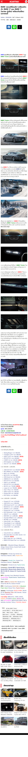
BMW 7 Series (5, 120)
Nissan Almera (9, 547)
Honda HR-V (4, 569)
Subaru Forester (15, 583)
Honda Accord (12, 565)
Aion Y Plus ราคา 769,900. (11, 490)
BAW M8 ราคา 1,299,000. (11, 516)
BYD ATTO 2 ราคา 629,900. (11, 480)
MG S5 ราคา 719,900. (10, 486)
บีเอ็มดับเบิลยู (19, 614)
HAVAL (21, 596)
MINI (2, 600)
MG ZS (7, 571)
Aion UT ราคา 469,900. (10, 463)
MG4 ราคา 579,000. (9, 473)
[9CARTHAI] (14, 1)
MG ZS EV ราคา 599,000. (11, 475)
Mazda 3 (9, 562)
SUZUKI (8, 602)
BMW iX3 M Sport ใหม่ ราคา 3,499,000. (14, 540)
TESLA (13, 602)
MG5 (14, 555)
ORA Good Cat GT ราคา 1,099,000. (13, 505)
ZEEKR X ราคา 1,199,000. (11, 508)
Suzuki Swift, (17, 547)
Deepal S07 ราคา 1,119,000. (12, 510)
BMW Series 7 (12, 19)
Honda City (12, 553)
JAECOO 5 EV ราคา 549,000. (12, 470)
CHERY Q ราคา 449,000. (11, 460)
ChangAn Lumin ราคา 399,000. (12, 454)
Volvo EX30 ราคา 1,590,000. (12, 521)
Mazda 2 (9, 555)
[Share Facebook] (9, 27)
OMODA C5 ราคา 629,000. (11, 479)
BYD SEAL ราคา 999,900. (11, 495)
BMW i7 (25, 76)
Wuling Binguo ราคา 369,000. (12, 453)
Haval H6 (3, 583)
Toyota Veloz (4, 579)
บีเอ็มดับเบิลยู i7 (6, 618)
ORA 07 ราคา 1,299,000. (11, 514)
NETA (25, 600)
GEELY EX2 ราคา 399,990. (11, 456)
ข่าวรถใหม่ (18, 19)
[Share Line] (14, 27)
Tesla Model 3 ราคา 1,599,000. (12, 523)
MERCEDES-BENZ (17, 600)
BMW (8, 19)
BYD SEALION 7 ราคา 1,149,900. (13, 512)
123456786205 (10, 431)
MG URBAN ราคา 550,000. (11, 471)
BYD (12, 596)
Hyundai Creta (9, 575)
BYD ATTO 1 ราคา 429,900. (11, 458)
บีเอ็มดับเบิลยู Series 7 (15, 618)
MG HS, (9, 583)
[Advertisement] (14, 41)
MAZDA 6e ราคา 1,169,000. (11, 507)
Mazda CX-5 (21, 581)
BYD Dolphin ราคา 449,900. (11, 462)
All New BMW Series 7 (17, 610)
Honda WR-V (12, 567)
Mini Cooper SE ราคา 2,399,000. (13, 538)
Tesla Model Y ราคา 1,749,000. (12, 525)
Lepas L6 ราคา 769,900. (11, 488)
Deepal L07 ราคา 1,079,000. (12, 501)
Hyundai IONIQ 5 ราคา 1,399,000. (13, 517)
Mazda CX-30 (21, 569)
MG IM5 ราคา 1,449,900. (10, 519)
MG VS (3, 571)
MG (23, 598)
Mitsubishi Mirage (13, 545)
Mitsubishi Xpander (18, 575)
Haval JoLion (20, 567)
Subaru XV (13, 571)
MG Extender (18, 592)
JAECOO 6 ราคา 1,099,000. (11, 503)
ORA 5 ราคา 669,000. (10, 482)
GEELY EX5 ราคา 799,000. (11, 491)
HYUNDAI (9, 598)
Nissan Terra (11, 588)
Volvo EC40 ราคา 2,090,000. (12, 533)
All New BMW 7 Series (11, 608)
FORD (16, 596)
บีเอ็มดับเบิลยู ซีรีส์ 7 (7, 620)
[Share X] (19, 27)
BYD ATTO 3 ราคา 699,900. (11, 484)
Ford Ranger (9, 590)
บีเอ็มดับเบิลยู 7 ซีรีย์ (7, 616)
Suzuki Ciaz (8, 548)
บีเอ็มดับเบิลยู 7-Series (17, 616)
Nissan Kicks (12, 569)
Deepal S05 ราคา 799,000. (11, 493)
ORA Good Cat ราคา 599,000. (12, 477)
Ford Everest (8, 586)
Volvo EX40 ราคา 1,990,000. (12, 527)
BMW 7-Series (10, 612)
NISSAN (3, 602)
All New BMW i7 (6, 610)
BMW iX (18, 169)
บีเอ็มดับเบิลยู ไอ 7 (17, 620)
